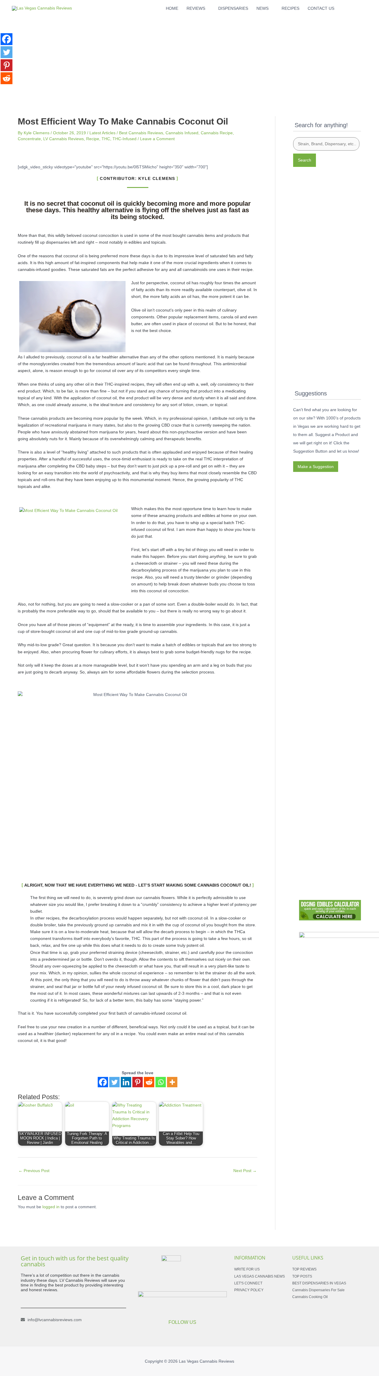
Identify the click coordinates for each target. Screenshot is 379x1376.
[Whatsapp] (160, 1082)
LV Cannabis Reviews (63, 138)
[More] (172, 1082)
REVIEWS (196, 8)
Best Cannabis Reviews (141, 132)
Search (304, 160)
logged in (51, 1206)
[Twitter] (114, 1082)
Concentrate (29, 138)
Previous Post (33, 1170)
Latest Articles (102, 132)
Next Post (245, 1170)
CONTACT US (321, 8)
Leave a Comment (157, 138)
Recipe (92, 138)
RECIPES (290, 8)
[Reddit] (149, 1082)
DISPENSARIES (233, 8)
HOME (172, 8)
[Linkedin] (126, 1082)
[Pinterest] (137, 1082)
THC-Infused (124, 138)
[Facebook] (103, 1082)
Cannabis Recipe (217, 132)
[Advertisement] (189, 58)
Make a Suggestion (316, 466)
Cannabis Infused (182, 132)
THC (106, 138)
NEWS (262, 8)
